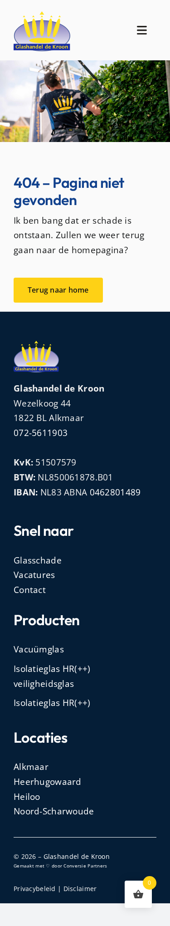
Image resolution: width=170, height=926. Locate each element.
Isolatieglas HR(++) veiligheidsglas (52, 676)
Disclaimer (80, 888)
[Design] (42, 15)
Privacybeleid (35, 888)
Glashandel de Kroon (77, 856)
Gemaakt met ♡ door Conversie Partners (60, 865)
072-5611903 (41, 433)
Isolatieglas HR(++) (52, 703)
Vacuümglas (39, 649)
